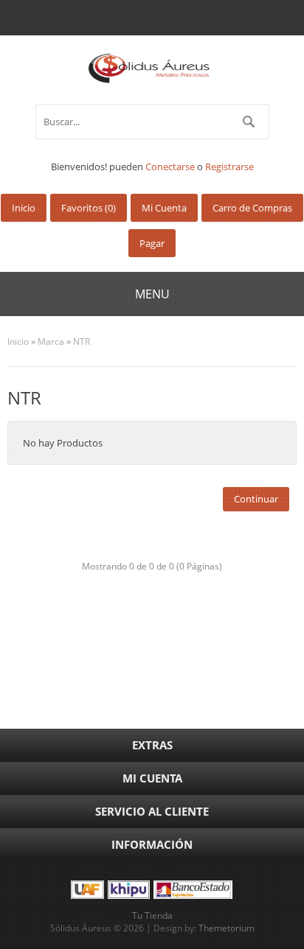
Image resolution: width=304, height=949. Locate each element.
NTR (81, 341)
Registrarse (229, 166)
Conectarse (170, 166)
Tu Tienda (152, 915)
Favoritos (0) (88, 207)
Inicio (18, 341)
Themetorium (226, 928)
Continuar (256, 498)
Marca (51, 341)
